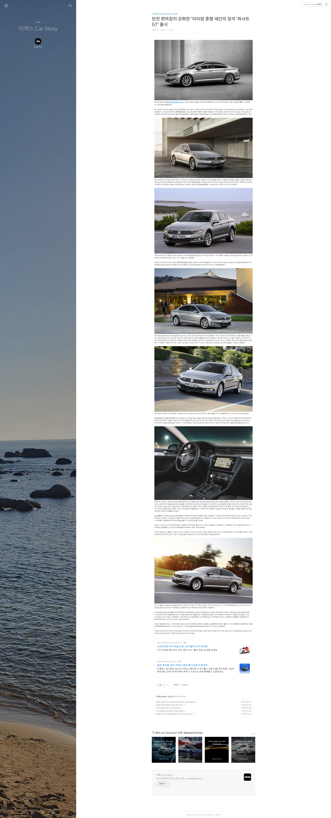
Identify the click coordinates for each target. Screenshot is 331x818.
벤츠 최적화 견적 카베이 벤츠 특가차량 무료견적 (182, 665)
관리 (53, 812)
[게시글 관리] (167, 685)
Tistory (218, 815)
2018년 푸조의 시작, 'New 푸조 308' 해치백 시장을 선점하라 (175, 702)
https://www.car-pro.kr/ (167, 661)
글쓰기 (23, 812)
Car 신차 (170, 696)
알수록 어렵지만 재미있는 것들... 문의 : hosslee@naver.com (179, 778)
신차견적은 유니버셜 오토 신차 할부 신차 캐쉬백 (182, 646)
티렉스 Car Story (38, 29)
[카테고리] (6, 5)
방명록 (33, 812)
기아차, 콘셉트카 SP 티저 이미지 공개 (168, 708)
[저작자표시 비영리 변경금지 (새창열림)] (184, 685)
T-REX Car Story (161, 696)
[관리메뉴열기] (326, 4)
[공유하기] (164, 685)
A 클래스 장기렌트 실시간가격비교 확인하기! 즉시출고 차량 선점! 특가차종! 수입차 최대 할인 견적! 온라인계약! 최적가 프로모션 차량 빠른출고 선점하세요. (195, 670)
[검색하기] (70, 5)
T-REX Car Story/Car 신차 (164, 14)
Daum (203, 815)
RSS (43, 812)
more (253, 733)
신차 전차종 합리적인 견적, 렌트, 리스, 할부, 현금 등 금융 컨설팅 (187, 650)
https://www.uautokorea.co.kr (169, 642)
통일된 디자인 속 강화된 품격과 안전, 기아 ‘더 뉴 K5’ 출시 (174, 714)
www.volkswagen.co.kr (175, 102)
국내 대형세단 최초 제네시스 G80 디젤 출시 (170, 711)
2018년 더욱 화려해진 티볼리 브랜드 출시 (169, 705)
